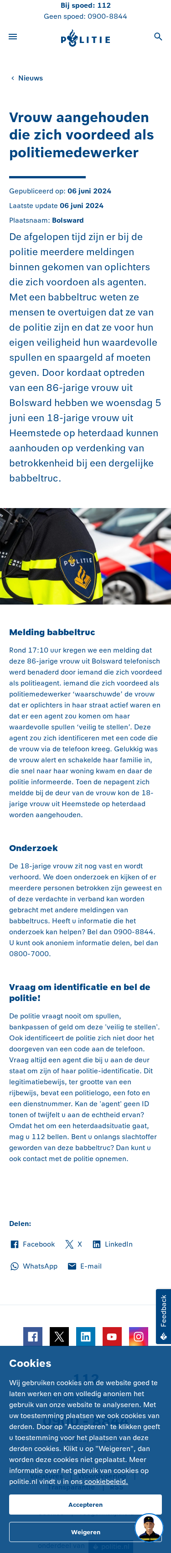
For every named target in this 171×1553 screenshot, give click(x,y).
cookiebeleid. (106, 1481)
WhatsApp (33, 1267)
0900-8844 (107, 16)
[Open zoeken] (158, 38)
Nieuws (30, 78)
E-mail (84, 1267)
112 (104, 5)
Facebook (32, 1245)
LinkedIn (112, 1245)
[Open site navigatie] (12, 38)
